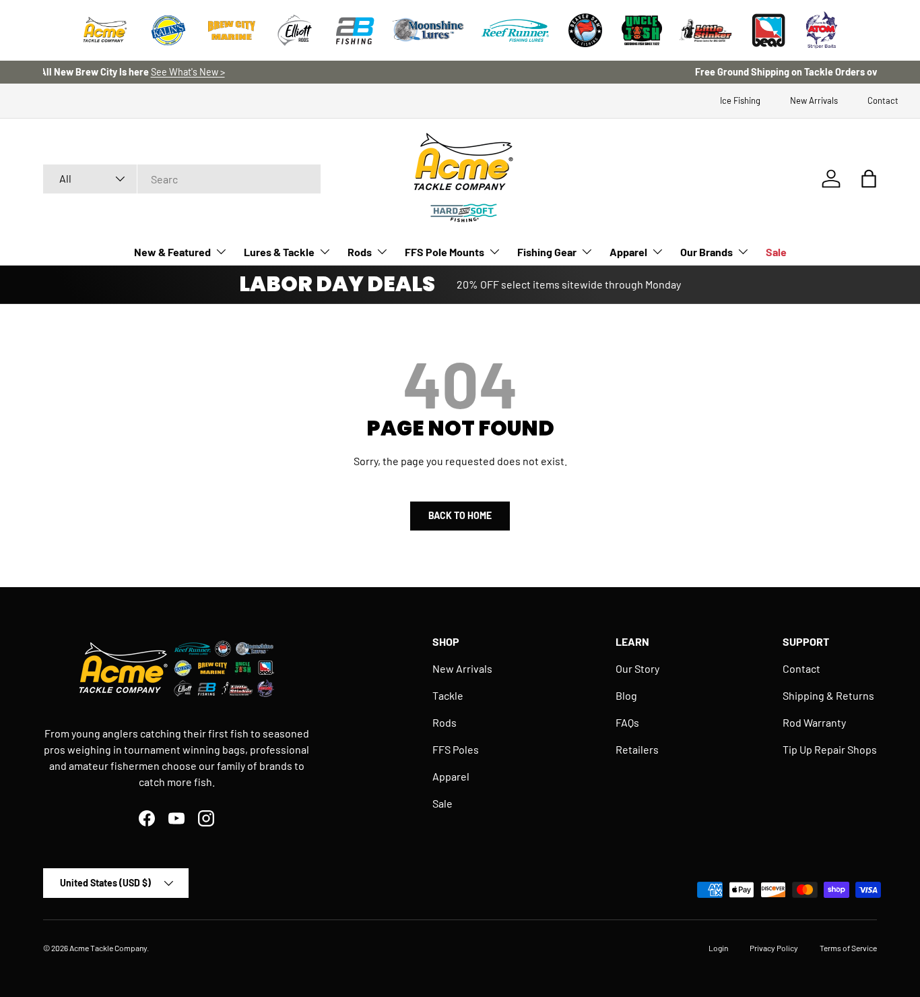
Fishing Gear (547, 251)
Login (718, 948)
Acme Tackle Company (108, 948)
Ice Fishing (740, 100)
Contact (882, 100)
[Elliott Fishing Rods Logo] (295, 30)
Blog (626, 695)
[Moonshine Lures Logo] (428, 30)
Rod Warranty (814, 722)
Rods (360, 251)
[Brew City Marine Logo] (231, 30)
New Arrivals (814, 100)
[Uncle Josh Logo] (642, 30)
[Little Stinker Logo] (705, 30)
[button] (869, 178)
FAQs (627, 722)
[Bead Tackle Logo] (768, 30)
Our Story (637, 668)
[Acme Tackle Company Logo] (105, 30)
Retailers (637, 749)
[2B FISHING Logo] (355, 30)
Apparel (628, 251)
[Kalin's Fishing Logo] (168, 30)
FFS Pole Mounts (444, 251)
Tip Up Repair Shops (830, 749)
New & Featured (172, 251)
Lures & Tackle (279, 251)
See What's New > (512, 72)
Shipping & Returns (828, 695)
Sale (776, 251)
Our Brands (706, 251)
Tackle (447, 695)
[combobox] (182, 178)
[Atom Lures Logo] (822, 30)
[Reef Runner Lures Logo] (515, 30)
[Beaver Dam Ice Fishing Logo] (585, 30)
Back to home (460, 515)
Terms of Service (848, 948)
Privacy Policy (774, 948)
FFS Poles (455, 749)
